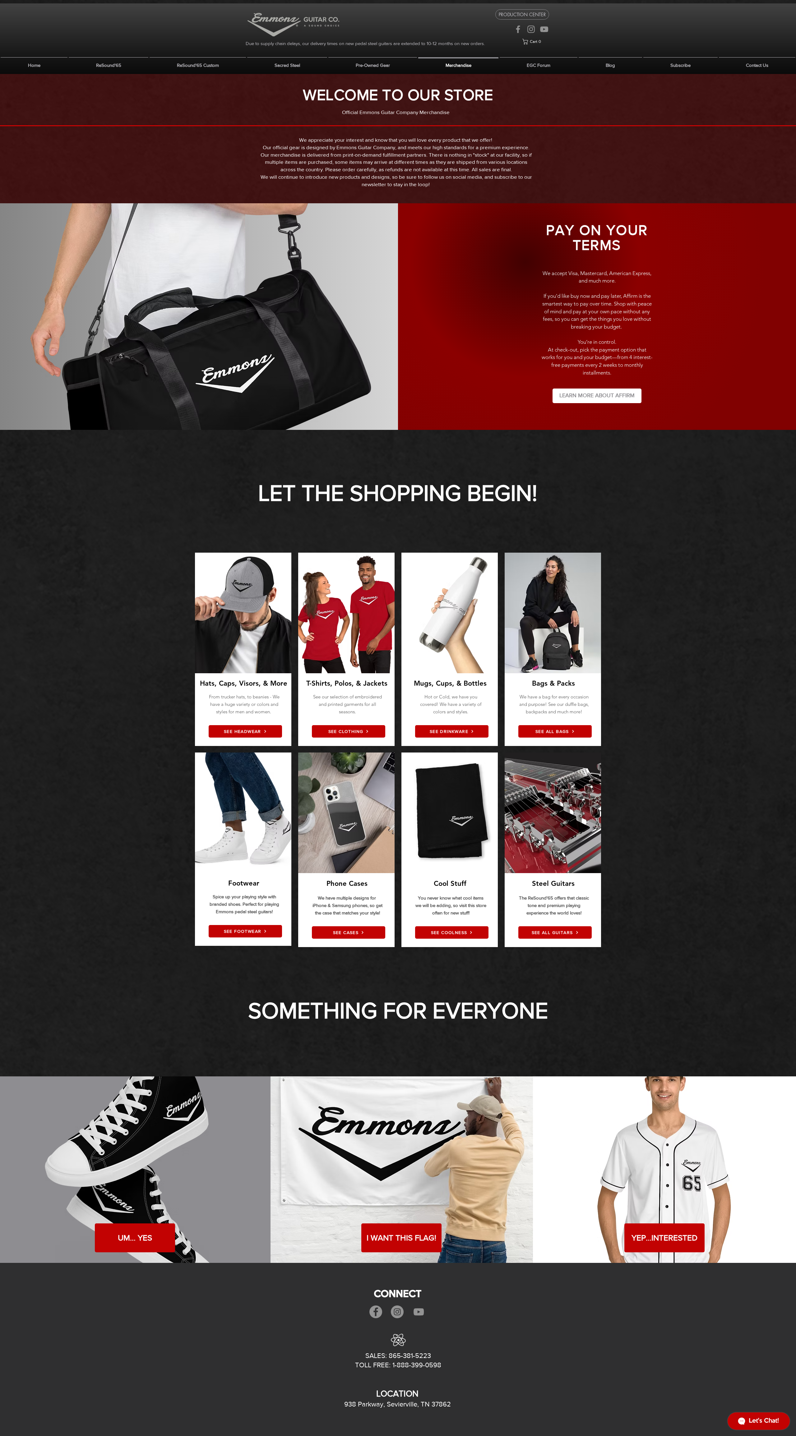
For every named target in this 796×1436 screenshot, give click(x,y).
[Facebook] (518, 29)
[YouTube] (544, 29)
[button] (535, 41)
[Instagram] (531, 29)
